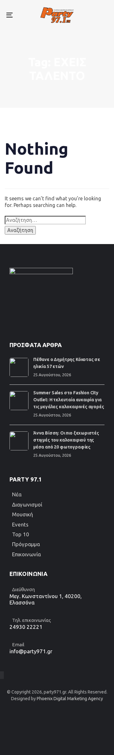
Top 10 (20, 534)
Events (20, 524)
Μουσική (22, 514)
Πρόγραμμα (26, 544)
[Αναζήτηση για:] (45, 220)
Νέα (17, 494)
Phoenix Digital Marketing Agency (70, 698)
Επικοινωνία (26, 554)
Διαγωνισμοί (27, 504)
